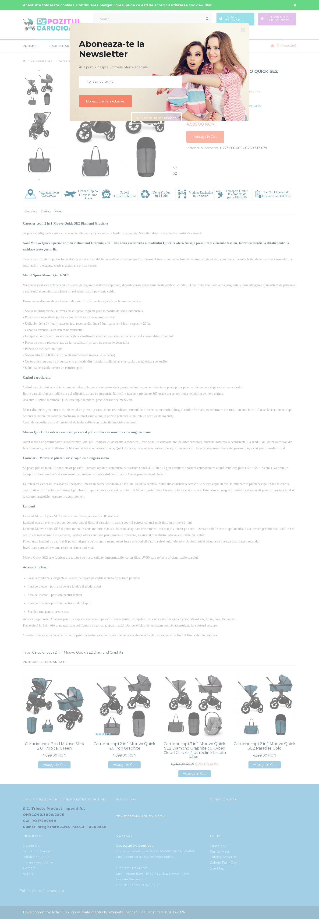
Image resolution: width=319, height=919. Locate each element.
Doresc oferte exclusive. (105, 103)
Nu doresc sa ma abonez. (156, 120)
